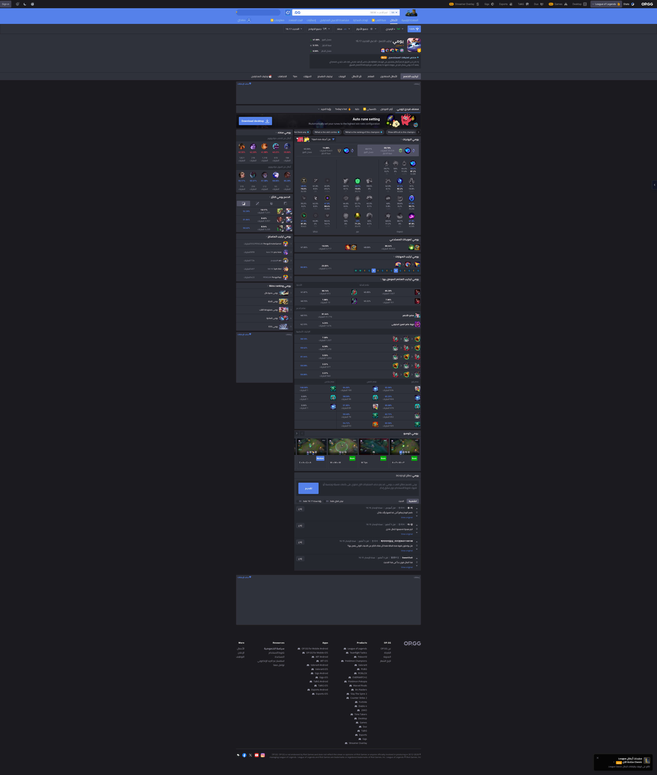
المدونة (387, 657)
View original (407, 517)
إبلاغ (300, 509)
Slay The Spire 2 (359, 693)
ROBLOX (362, 673)
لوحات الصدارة (360, 20)
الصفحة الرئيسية (410, 20)
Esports (363, 734)
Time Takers (361, 714)
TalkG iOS (323, 685)
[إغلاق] (597, 757)
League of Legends (605, 4)
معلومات (277, 20)
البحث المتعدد (295, 20)
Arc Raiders (361, 689)
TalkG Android (321, 681)
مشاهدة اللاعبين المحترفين (334, 20)
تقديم (308, 488)
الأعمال (240, 648)
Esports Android (319, 689)
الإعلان (241, 652)
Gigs (365, 739)
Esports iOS (322, 693)
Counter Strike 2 (358, 698)
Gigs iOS (323, 677)
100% (412, 29)
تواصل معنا (278, 665)
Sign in (5, 4)
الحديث (401, 501)
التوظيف (240, 657)
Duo (365, 726)
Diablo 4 (363, 706)
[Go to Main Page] (647, 4)
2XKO (364, 710)
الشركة (387, 652)
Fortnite (363, 702)
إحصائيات (311, 20)
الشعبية (413, 501)
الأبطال (393, 20)
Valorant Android (319, 665)
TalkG (364, 730)
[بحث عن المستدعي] (297, 12)
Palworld (362, 656)
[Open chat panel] (654, 184)
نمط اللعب (379, 20)
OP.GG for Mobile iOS (317, 652)
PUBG (364, 669)
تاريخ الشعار (385, 661)
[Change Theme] (25, 4)
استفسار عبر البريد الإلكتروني (270, 661)
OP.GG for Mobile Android (315, 648)
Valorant (362, 665)
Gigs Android (321, 673)
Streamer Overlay (358, 743)
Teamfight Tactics (358, 652)
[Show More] (32, 4)
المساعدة (279, 657)
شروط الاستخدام (276, 652)
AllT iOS (324, 661)
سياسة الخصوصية (274, 648)
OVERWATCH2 (359, 677)
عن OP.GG (386, 648)
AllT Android (322, 656)
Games (363, 722)
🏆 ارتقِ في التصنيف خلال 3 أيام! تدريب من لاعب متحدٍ (237, 12)
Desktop (362, 718)
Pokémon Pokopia (357, 681)
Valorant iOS (321, 669)
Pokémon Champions (356, 661)
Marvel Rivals (360, 685)
